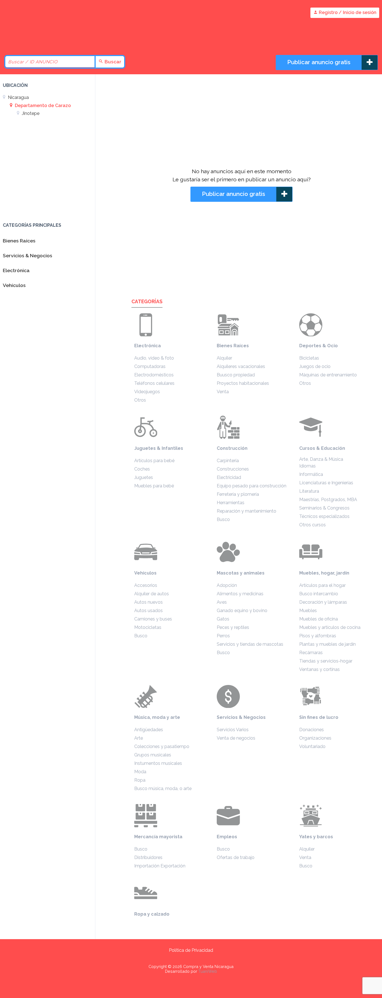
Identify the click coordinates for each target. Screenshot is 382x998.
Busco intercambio (318, 593)
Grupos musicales (152, 755)
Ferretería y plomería (238, 494)
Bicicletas (309, 358)
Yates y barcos (316, 836)
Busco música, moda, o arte (163, 788)
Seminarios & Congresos (324, 508)
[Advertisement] (241, 122)
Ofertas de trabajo (235, 857)
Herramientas (230, 502)
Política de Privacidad (191, 950)
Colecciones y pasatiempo (161, 746)
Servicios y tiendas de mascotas (250, 644)
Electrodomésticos (154, 375)
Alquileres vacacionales (241, 366)
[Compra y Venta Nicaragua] (50, 40)
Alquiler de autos (151, 593)
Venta (223, 391)
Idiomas (307, 466)
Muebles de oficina (318, 619)
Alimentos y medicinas (240, 593)
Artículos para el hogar (322, 585)
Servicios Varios (233, 729)
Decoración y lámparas (323, 602)
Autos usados (148, 610)
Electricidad (229, 477)
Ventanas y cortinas (319, 669)
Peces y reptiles (233, 627)
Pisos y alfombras (317, 635)
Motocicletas (147, 627)
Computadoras (150, 366)
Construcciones (233, 469)
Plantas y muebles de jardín (327, 644)
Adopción (227, 585)
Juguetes (143, 477)
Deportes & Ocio (318, 345)
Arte (138, 738)
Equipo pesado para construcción (251, 485)
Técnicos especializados (324, 516)
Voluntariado (312, 746)
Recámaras (311, 652)
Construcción (232, 448)
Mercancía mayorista (158, 836)
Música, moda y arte (157, 717)
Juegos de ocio (315, 366)
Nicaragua (18, 97)
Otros (140, 400)
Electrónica (147, 345)
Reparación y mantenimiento (246, 511)
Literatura (309, 491)
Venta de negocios (236, 738)
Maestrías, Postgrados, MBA (328, 499)
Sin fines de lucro (318, 717)
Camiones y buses (153, 619)
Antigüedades (148, 729)
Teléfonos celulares (154, 383)
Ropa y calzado (151, 914)
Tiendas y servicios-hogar (325, 661)
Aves (222, 602)
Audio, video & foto (154, 358)
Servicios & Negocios (241, 717)
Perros (223, 635)
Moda (140, 771)
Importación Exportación (159, 866)
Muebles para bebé (154, 485)
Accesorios (145, 585)
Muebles (308, 610)
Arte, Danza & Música (321, 459)
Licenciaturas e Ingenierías (326, 482)
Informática (311, 474)
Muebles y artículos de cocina (329, 627)
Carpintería (228, 460)
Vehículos (145, 573)
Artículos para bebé (154, 460)
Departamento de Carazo (42, 105)
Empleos (227, 836)
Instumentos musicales (158, 763)
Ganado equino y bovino (242, 610)
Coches (142, 469)
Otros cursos (312, 524)
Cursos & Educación (322, 448)
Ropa (139, 780)
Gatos (223, 619)
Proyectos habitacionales (243, 383)
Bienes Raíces (233, 345)
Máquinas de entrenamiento (328, 375)
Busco (223, 519)
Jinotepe (30, 113)
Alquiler (224, 358)
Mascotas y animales (241, 573)
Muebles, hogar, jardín (324, 573)
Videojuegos (147, 391)
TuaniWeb (207, 971)
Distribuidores (148, 857)
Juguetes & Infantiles (158, 448)
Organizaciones (315, 738)
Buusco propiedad (236, 375)
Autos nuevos (148, 602)
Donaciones (311, 729)
